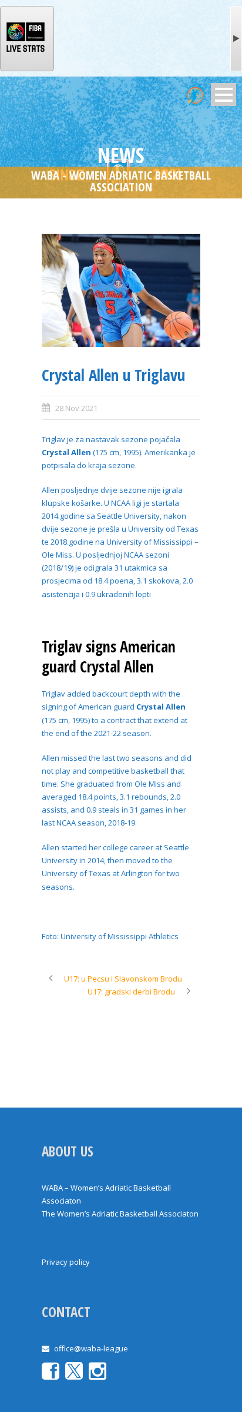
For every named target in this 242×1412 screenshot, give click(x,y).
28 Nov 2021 (76, 408)
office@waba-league (91, 1348)
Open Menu (223, 94)
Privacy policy (66, 1262)
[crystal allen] (121, 290)
